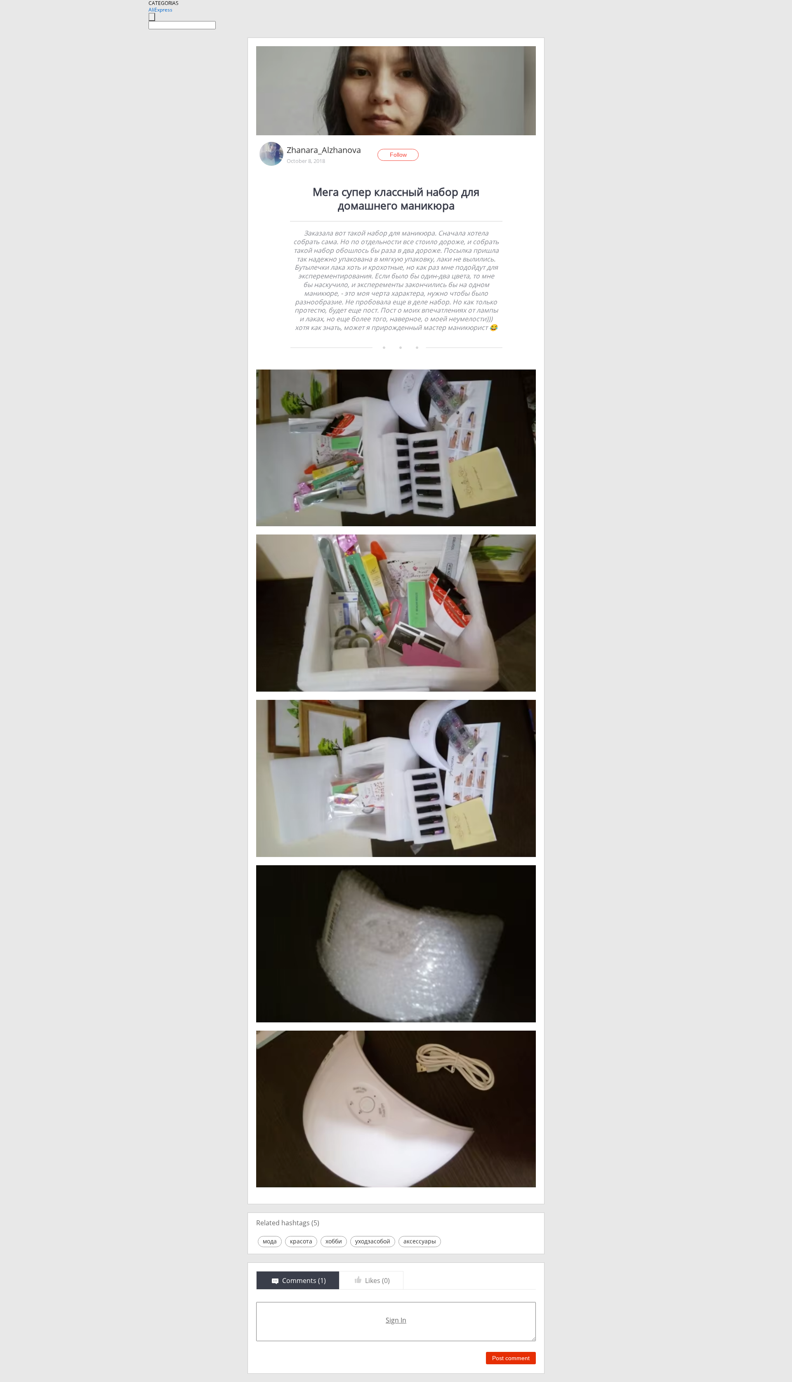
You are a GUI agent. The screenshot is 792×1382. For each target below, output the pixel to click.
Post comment (511, 1358)
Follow (398, 154)
